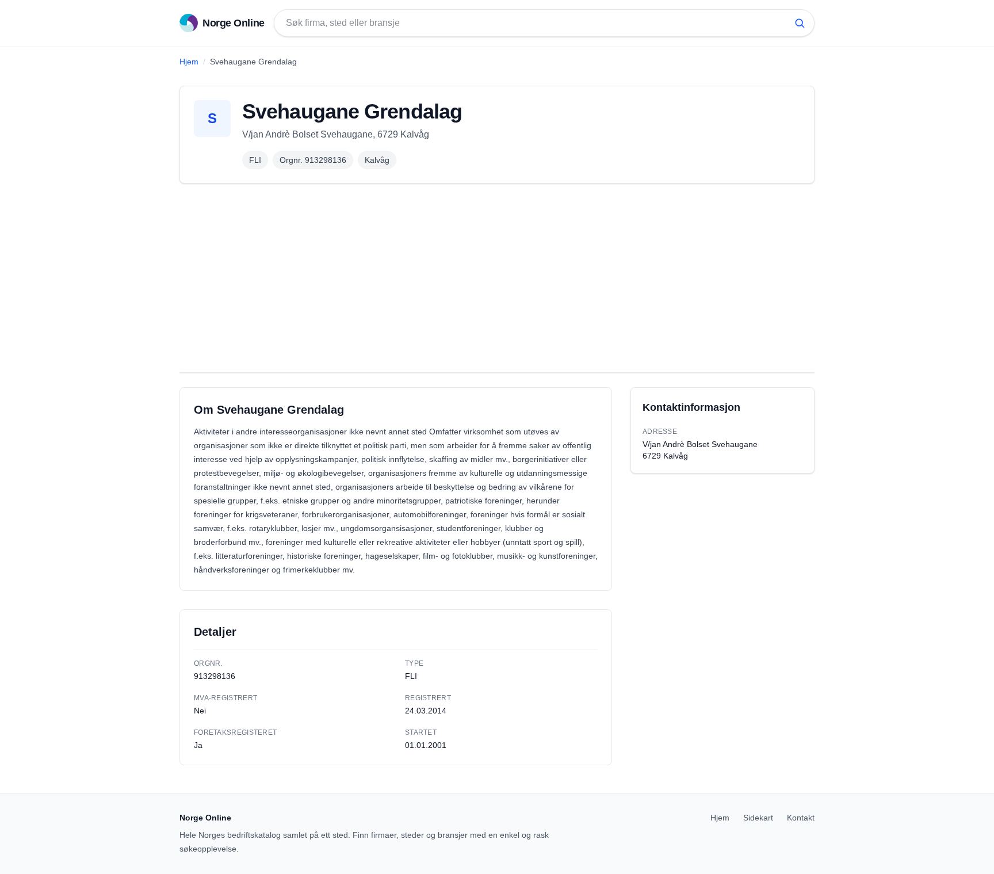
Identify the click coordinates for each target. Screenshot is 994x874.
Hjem (188, 61)
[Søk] (799, 23)
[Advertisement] (497, 277)
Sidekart (758, 817)
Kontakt (801, 817)
